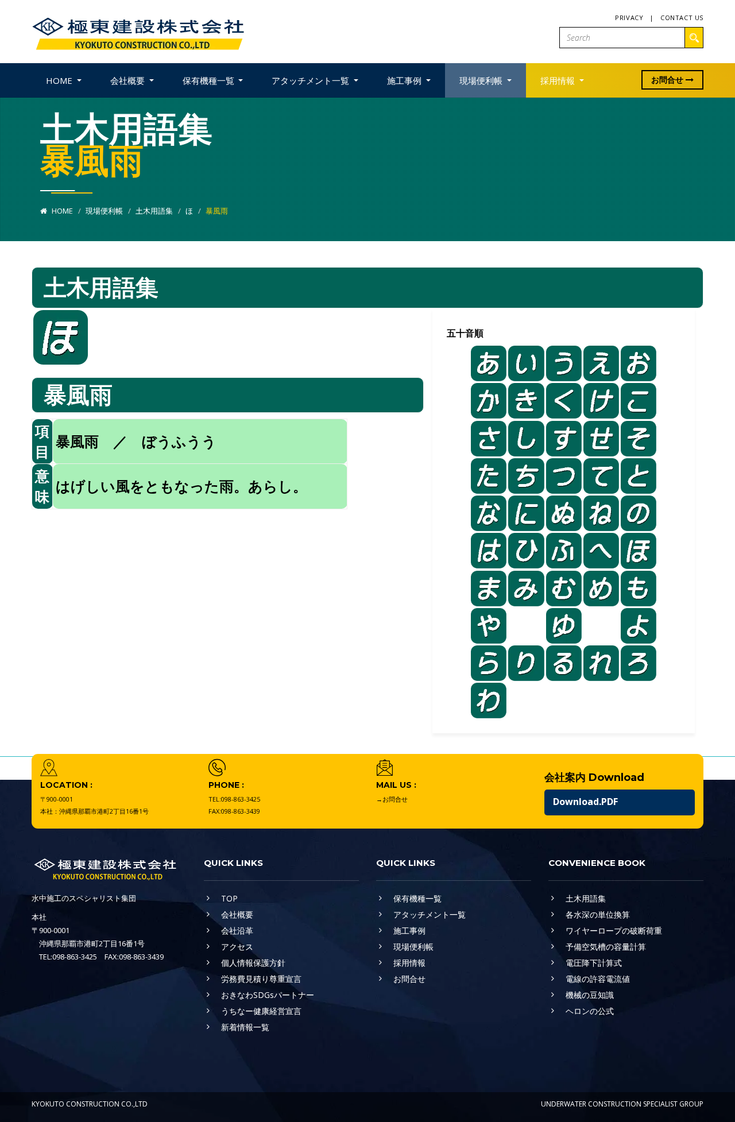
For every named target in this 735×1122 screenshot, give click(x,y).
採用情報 (409, 962)
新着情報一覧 (245, 1027)
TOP (229, 898)
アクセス (237, 946)
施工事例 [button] (405, 80)
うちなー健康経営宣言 (261, 1010)
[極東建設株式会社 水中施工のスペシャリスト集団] (138, 30)
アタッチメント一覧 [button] (311, 80)
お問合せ (668, 79)
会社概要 (237, 914)
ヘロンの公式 (590, 1010)
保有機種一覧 (417, 898)
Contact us (681, 17)
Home (61, 211)
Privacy (629, 17)
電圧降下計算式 (594, 962)
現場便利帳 (104, 211)
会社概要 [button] (128, 80)
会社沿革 (237, 930)
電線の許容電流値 (598, 978)
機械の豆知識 (590, 994)
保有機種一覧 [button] (210, 80)
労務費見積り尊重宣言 (261, 978)
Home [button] (60, 80)
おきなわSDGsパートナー (267, 994)
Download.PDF (585, 801)
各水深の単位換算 (598, 914)
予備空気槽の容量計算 (606, 946)
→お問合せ (392, 799)
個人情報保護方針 (253, 962)
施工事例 (409, 930)
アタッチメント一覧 (429, 914)
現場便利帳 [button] (482, 80)
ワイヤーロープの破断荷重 (614, 930)
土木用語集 (154, 211)
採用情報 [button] (558, 80)
